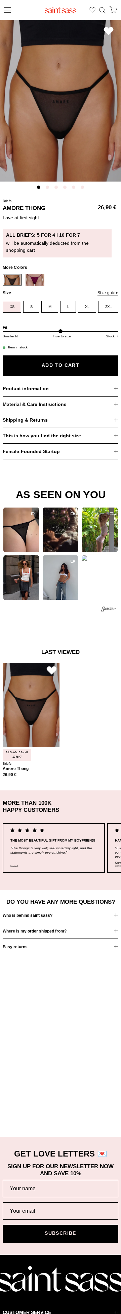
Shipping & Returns (25, 420)
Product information (26, 388)
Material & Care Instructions (35, 404)
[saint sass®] (60, 10)
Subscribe (60, 1233)
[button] (102, 10)
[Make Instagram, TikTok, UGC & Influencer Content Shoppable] (108, 610)
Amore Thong (16, 769)
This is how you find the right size (42, 435)
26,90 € (9, 775)
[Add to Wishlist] (108, 30)
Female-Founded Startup (31, 451)
